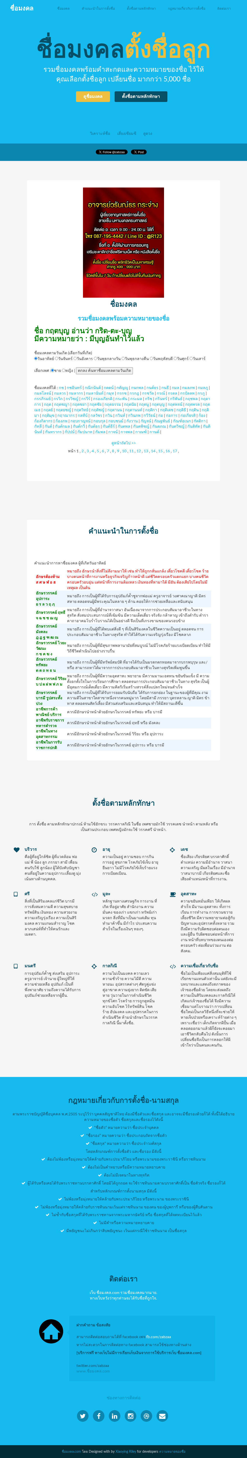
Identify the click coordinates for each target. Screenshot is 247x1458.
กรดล (172, 393)
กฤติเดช (166, 410)
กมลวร (60, 393)
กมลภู (203, 388)
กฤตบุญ (158, 404)
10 (124, 451)
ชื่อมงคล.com (71, 1451)
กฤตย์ (48, 410)
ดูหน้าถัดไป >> (123, 443)
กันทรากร (53, 432)
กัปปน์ (70, 432)
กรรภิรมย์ (42, 399)
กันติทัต (193, 426)
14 (153, 451)
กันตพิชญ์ (141, 426)
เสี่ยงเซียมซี (126, 134)
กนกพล (137, 388)
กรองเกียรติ (102, 399)
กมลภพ (188, 388)
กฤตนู (144, 404)
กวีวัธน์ (149, 416)
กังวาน (132, 421)
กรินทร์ (161, 399)
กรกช (122, 393)
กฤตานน (114, 410)
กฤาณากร (66, 416)
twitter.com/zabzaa (92, 1366)
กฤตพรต (192, 404)
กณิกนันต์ (93, 388)
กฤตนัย (130, 404)
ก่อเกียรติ (188, 416)
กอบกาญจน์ (80, 421)
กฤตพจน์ (175, 404)
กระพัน (121, 399)
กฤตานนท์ (133, 410)
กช (61, 388)
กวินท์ (120, 416)
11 (131, 451)
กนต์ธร (152, 388)
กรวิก (58, 399)
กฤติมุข (48, 416)
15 (160, 451)
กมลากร (76, 393)
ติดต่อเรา (224, 8)
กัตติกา (200, 421)
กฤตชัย (95, 404)
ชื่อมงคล (63, 8)
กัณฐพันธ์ (162, 421)
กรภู (201, 393)
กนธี (165, 388)
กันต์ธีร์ (109, 426)
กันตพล (124, 426)
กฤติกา (151, 410)
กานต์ (154, 432)
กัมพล (100, 432)
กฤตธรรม (112, 404)
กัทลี (38, 426)
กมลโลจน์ (42, 393)
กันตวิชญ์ (177, 426)
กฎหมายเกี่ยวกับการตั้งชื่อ (186, 8)
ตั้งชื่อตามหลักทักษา (141, 8)
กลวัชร (96, 416)
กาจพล (126, 432)
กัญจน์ (146, 421)
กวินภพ (134, 416)
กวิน (108, 416)
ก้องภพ (61, 421)
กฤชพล (191, 399)
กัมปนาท (84, 432)
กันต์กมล (62, 426)
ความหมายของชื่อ (172, 1451)
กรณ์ (161, 393)
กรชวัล (148, 393)
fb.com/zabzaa (158, 1337)
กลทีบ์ (83, 416)
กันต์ (48, 426)
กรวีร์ (85, 399)
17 (175, 451)
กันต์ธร (94, 426)
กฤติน (194, 410)
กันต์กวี (79, 426)
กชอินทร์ (74, 388)
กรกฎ (134, 393)
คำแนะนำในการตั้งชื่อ (98, 8)
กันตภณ (159, 426)
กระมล (136, 399)
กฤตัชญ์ (97, 410)
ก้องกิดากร (43, 421)
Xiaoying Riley (126, 1451)
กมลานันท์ (94, 393)
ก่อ (160, 416)
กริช (148, 399)
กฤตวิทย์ (81, 410)
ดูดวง (147, 134)
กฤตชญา (61, 404)
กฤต (47, 404)
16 (167, 451)
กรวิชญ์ (72, 399)
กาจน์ (113, 432)
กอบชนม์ (116, 421)
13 (146, 451)
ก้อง (202, 416)
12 (139, 451)
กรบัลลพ (187, 393)
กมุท (110, 393)
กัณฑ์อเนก (182, 421)
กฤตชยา (79, 404)
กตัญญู (122, 388)
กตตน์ (109, 388)
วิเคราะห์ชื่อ (100, 134)
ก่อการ (172, 416)
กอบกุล (99, 421)
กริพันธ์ (176, 399)
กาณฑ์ (141, 432)
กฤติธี (181, 410)
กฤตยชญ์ (63, 410)
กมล (175, 388)
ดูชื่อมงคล (93, 96)
